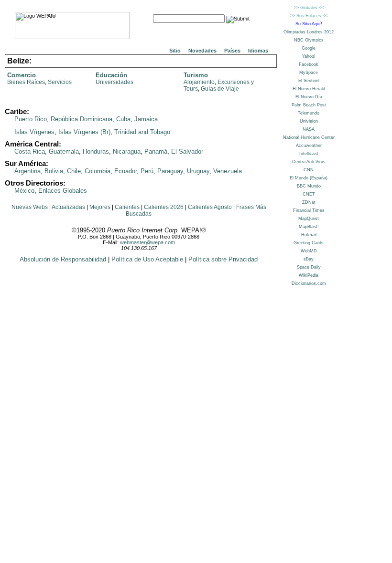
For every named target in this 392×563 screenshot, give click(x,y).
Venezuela (227, 171)
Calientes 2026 (164, 207)
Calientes (127, 207)
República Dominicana (81, 119)
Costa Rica (29, 151)
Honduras (96, 151)
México (24, 190)
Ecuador (125, 171)
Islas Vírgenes (34, 132)
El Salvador (187, 151)
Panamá (155, 151)
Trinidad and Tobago (142, 132)
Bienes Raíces (26, 82)
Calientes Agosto (210, 207)
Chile (74, 171)
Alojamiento (199, 82)
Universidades (114, 82)
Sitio (175, 50)
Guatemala (64, 151)
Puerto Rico (30, 119)
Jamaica (146, 119)
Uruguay (198, 171)
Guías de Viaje (220, 88)
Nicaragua (127, 151)
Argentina (27, 171)
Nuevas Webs (29, 207)
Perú (147, 171)
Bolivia (53, 171)
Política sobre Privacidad (223, 259)
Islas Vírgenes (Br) (84, 132)
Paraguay (170, 171)
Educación (111, 75)
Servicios (60, 82)
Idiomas (258, 50)
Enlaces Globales (62, 190)
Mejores (99, 207)
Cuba (123, 119)
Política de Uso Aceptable (147, 259)
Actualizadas (68, 207)
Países (232, 50)
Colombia (97, 171)
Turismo (196, 75)
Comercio (21, 75)
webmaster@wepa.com (147, 242)
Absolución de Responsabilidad (63, 259)
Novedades (202, 50)
